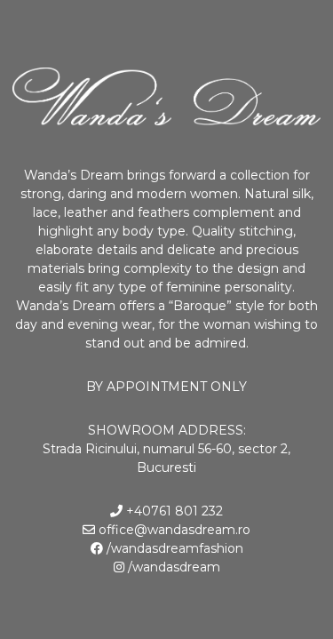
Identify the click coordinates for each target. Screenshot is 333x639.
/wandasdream (172, 567)
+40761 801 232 (173, 511)
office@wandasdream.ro (172, 530)
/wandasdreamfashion (173, 548)
